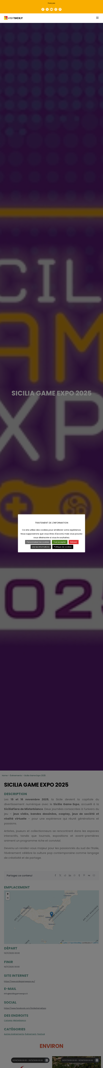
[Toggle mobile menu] (97, 17)
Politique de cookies (63, 547)
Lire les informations (40, 547)
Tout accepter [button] (60, 542)
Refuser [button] (73, 542)
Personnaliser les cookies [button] (38, 542)
